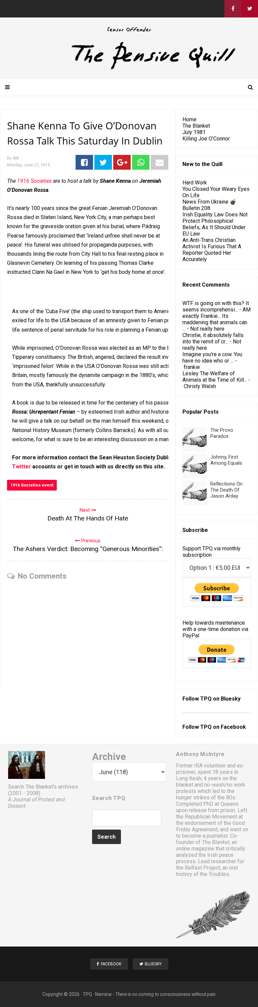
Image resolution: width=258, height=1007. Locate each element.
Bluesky (231, 699)
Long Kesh (188, 778)
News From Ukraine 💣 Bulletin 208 (209, 205)
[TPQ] (129, 69)
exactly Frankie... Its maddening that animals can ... (214, 322)
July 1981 (194, 132)
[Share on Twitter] (103, 162)
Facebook (233, 727)
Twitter (21, 466)
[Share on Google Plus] (122, 162)
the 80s (226, 797)
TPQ (87, 994)
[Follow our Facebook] (232, 8)
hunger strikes (193, 797)
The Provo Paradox (221, 433)
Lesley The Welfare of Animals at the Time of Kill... (214, 376)
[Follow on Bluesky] (249, 8)
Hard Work (194, 182)
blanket (184, 785)
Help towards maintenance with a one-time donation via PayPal (215, 629)
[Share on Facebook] (84, 162)
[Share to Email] (159, 162)
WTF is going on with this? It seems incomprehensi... (215, 306)
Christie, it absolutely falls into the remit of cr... (213, 338)
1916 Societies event (31, 485)
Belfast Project (202, 868)
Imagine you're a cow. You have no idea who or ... (212, 357)
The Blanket (196, 126)
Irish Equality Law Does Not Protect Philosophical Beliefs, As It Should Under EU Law (215, 224)
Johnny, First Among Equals (226, 460)
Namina (103, 994)
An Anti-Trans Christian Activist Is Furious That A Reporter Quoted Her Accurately (211, 249)
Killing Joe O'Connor (206, 138)
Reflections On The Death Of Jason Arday (226, 490)
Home (189, 119)
